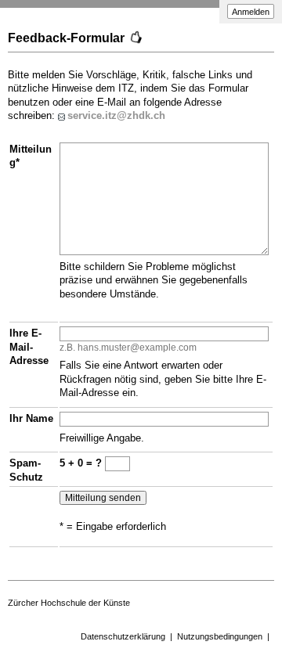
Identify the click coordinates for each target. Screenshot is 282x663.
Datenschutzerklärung (123, 636)
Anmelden (250, 11)
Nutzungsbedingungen (219, 636)
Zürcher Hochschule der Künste (69, 602)
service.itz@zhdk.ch (116, 115)
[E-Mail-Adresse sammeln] (62, 115)
